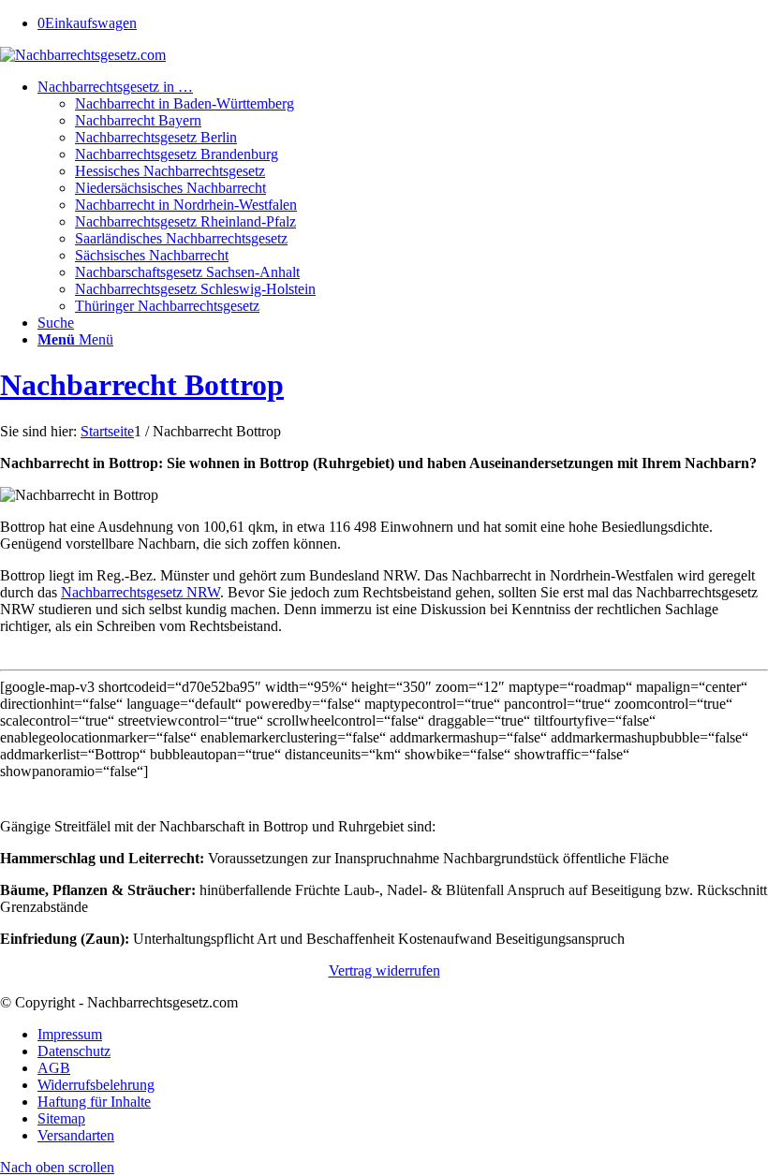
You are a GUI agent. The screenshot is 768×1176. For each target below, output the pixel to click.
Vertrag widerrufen (384, 970)
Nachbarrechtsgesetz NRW (140, 592)
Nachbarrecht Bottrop (142, 385)
